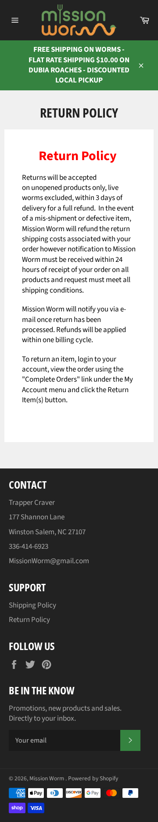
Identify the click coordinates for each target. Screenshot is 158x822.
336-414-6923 (28, 546)
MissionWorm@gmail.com (49, 561)
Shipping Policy (32, 605)
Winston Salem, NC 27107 (47, 532)
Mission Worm (47, 778)
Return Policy (29, 620)
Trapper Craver (32, 502)
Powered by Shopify (93, 778)
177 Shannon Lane (37, 517)
